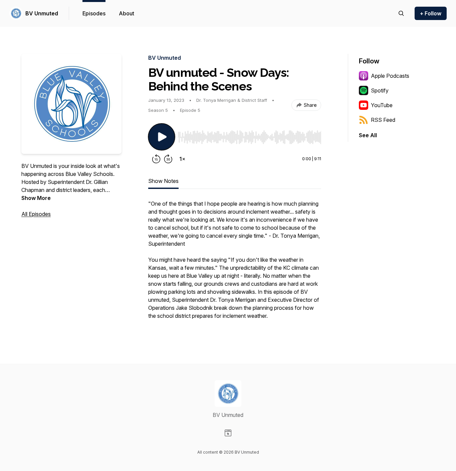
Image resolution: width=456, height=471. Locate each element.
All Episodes (36, 214)
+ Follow (430, 13)
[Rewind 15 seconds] (156, 159)
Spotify (380, 90)
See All (368, 135)
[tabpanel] (234, 263)
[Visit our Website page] (228, 433)
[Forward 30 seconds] (168, 159)
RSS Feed (383, 119)
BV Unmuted (41, 13)
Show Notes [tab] (163, 181)
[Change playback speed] (182, 159)
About (126, 13)
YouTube (382, 105)
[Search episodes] (401, 13)
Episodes (93, 13)
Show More (36, 198)
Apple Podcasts (390, 75)
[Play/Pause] (161, 137)
